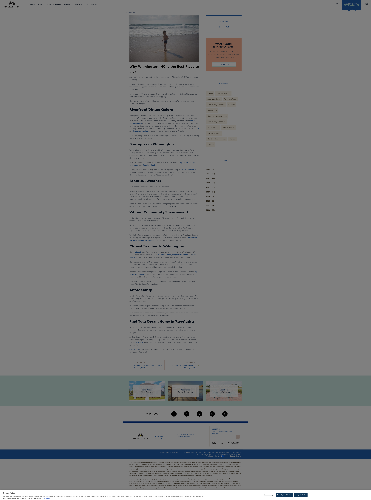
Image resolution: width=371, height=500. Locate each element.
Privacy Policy (46, 498)
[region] (185, 495)
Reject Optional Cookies (284, 495)
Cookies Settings (269, 495)
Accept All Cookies (300, 495)
